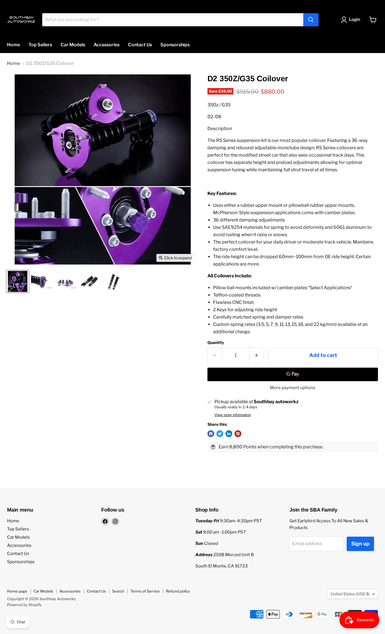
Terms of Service (145, 591)
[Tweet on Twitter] (219, 433)
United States (350, 593)
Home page (17, 591)
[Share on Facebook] (210, 433)
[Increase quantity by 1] (256, 355)
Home (13, 44)
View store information (232, 415)
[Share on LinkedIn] (228, 433)
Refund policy (178, 591)
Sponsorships (175, 44)
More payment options (292, 387)
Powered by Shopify (24, 604)
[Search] (310, 19)
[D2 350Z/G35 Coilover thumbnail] (17, 281)
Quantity (215, 342)
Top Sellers (40, 44)
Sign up (360, 544)
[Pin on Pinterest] (237, 433)
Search (118, 591)
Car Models (73, 44)
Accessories (107, 44)
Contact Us (140, 44)
